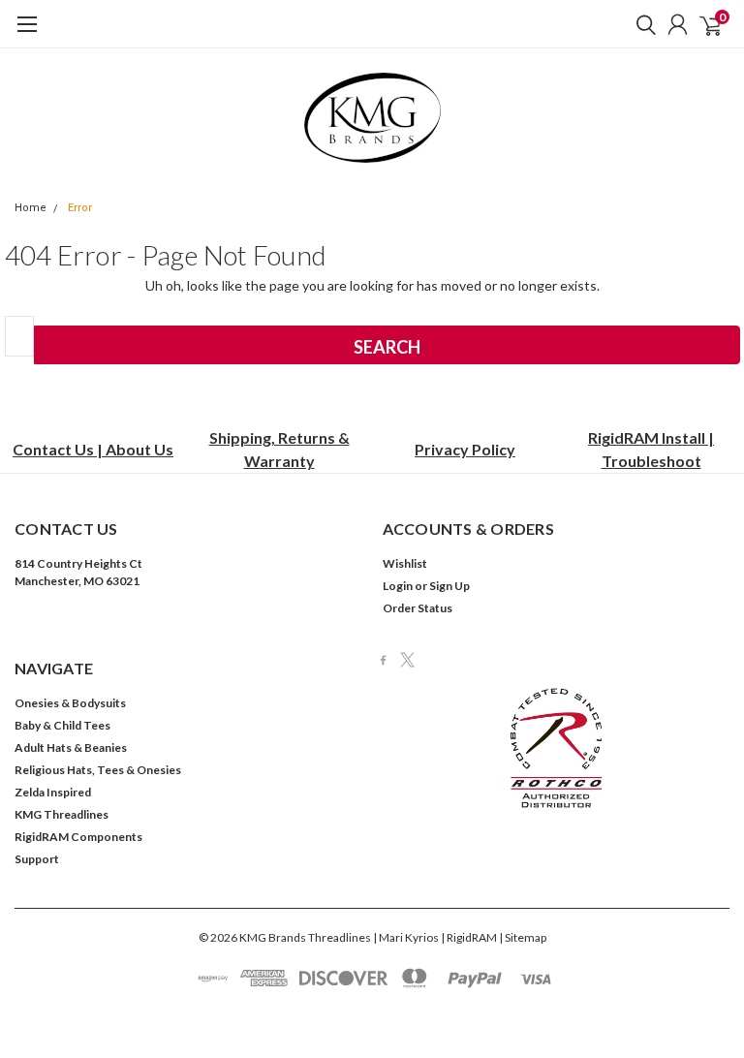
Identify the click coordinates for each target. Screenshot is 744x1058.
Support (37, 859)
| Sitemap (522, 937)
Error (80, 208)
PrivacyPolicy (465, 449)
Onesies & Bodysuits (70, 703)
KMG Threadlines (61, 814)
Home (30, 208)
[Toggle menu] (26, 34)
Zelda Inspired (53, 792)
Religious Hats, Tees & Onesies (98, 769)
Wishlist (405, 563)
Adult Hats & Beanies (71, 747)
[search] (641, 24)
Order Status (417, 608)
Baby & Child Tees (62, 725)
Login (398, 585)
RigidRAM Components (78, 836)
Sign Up (449, 585)
